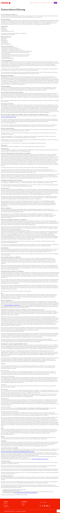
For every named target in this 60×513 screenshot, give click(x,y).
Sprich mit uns (5, 503)
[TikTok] (49, 506)
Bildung (40, 2)
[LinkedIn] (44, 506)
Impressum (23, 503)
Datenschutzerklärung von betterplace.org (12, 305)
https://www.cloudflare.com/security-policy (40, 458)
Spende (55, 2)
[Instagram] (42, 506)
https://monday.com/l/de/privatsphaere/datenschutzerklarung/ (25, 492)
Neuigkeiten (44, 2)
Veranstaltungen (50, 2)
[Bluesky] (47, 506)
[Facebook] (40, 506)
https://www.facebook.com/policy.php (8, 116)
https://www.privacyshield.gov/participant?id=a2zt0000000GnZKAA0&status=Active (17, 451)
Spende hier (42, 502)
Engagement (36, 2)
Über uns (31, 2)
